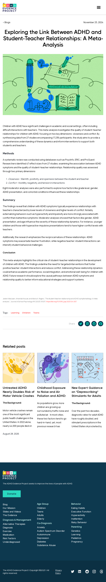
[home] (9, 7)
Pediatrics (76, 538)
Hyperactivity (78, 515)
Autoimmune (43, 534)
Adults (40, 515)
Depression (43, 538)
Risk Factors (9, 538)
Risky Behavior (79, 522)
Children (41, 508)
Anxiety (41, 527)
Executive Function (81, 511)
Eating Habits (78, 508)
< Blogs (6, 22)
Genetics (75, 531)
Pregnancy (77, 541)
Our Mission (9, 508)
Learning (75, 534)
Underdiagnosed (11, 542)
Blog (5, 504)
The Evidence (10, 515)
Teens (40, 511)
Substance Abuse (46, 545)
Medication (8, 534)
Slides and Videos (12, 511)
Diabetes (41, 541)
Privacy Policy (58, 571)
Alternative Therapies (14, 524)
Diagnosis (8, 527)
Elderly (40, 518)
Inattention (76, 518)
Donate (11, 493)
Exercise (7, 531)
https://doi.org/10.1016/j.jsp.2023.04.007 (61, 301)
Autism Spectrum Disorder (51, 531)
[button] (98, 7)
